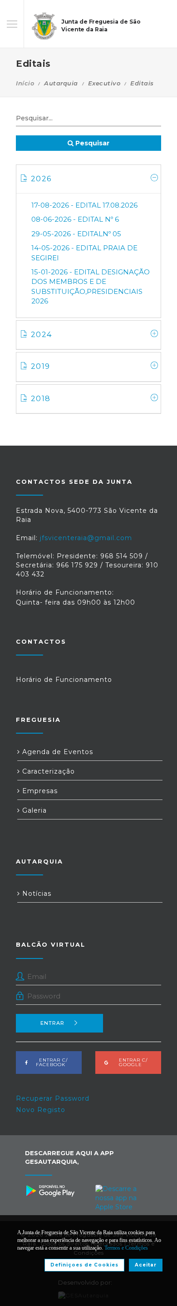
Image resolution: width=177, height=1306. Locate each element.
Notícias (35, 893)
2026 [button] (41, 178)
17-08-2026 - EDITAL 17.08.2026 (84, 205)
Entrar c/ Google (130, 1062)
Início (25, 83)
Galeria (33, 810)
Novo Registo (40, 1110)
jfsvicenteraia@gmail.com (86, 538)
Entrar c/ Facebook (51, 1062)
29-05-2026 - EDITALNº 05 (76, 233)
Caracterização (47, 771)
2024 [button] (41, 334)
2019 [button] (40, 366)
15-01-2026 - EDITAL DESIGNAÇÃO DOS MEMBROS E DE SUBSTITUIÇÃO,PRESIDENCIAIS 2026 (90, 286)
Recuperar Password (52, 1098)
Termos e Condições (126, 1248)
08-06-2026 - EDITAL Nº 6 (75, 219)
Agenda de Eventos (56, 752)
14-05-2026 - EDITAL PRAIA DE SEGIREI (84, 252)
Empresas (39, 791)
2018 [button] (40, 398)
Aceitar (146, 1265)
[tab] (88, 179)
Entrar (52, 1023)
